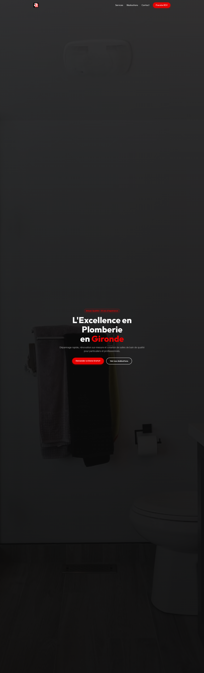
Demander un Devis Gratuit (88, 361)
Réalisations (132, 5)
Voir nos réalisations (119, 361)
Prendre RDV (162, 5)
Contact (145, 5)
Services (119, 5)
